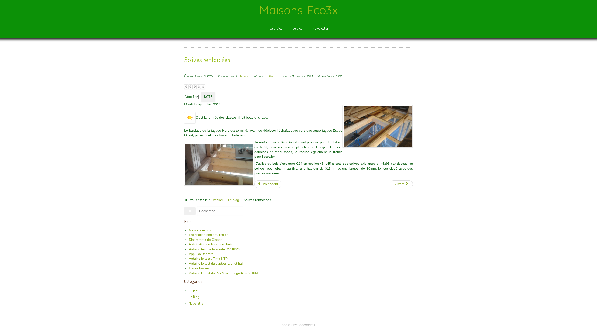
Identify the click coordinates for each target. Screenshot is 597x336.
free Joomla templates (298, 325)
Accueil (244, 76)
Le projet (275, 28)
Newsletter (320, 28)
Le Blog (297, 28)
